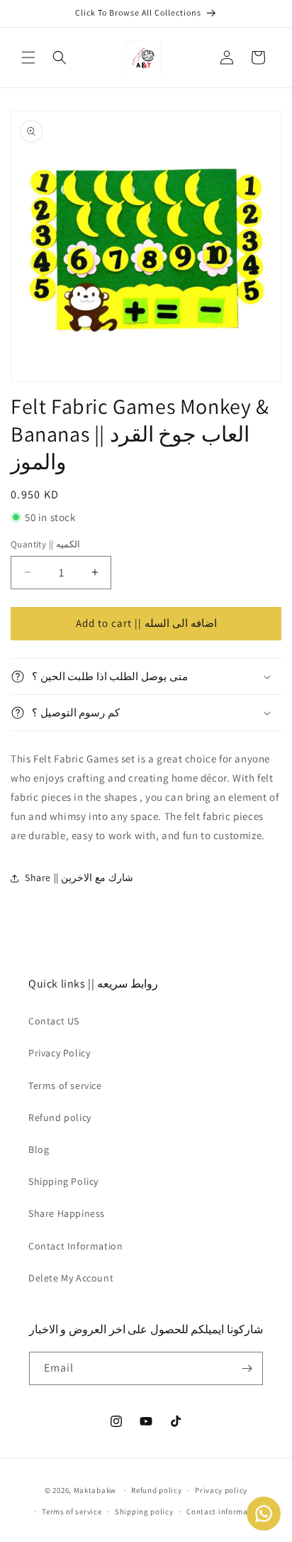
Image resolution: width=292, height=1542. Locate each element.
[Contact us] (264, 1514)
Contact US (53, 1021)
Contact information (224, 1511)
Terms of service (65, 1085)
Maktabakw (95, 1490)
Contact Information (75, 1246)
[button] (28, 57)
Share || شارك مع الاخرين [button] (79, 877)
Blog (38, 1149)
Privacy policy (221, 1490)
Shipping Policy (63, 1181)
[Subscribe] (246, 1368)
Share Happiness (66, 1213)
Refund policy (59, 1117)
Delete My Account (70, 1278)
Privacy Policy (59, 1052)
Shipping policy (144, 1511)
